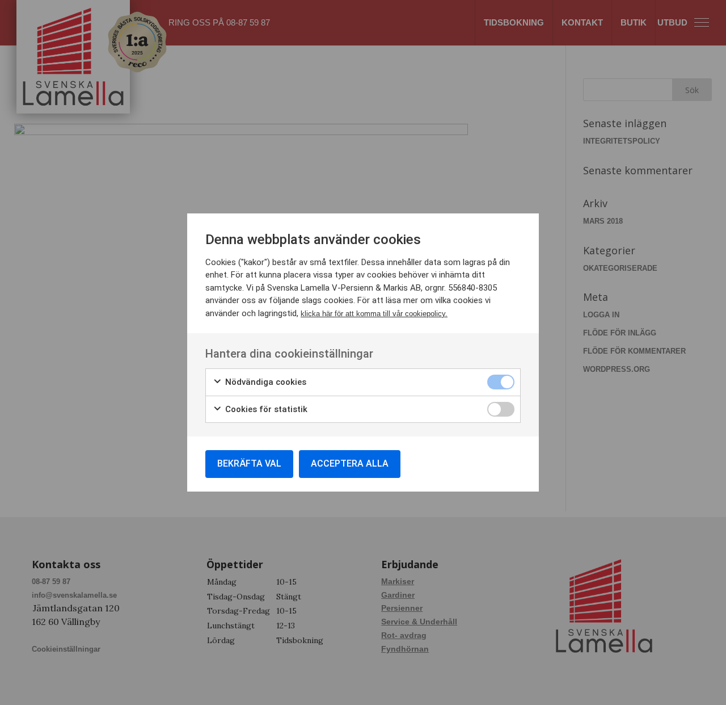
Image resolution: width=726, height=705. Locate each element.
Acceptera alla (350, 463)
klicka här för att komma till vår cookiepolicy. (374, 313)
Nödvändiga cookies (264, 382)
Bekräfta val (249, 463)
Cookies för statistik (265, 409)
